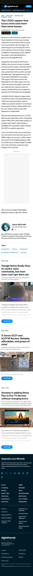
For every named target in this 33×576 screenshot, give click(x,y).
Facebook (2, 473)
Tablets (21, 485)
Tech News (24, 252)
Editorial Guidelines (6, 518)
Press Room (22, 553)
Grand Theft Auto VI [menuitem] (6, 10)
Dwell (22, 142)
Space (20, 490)
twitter (15, 229)
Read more (7, 321)
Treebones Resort (20, 140)
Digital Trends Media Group (9, 566)
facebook (12, 229)
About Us (3, 508)
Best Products (22, 496)
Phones (3, 485)
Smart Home (4, 496)
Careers (3, 550)
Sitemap (21, 557)
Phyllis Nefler (22, 210)
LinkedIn (27, 473)
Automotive (4, 502)
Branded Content (23, 513)
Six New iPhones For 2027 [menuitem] (19, 10)
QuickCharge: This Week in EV (9, 252)
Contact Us (4, 511)
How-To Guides (23, 499)
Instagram (6, 473)
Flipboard (2, 477)
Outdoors (14, 249)
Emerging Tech (5, 249)
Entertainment (5, 499)
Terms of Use (4, 560)
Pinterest (23, 473)
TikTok (19, 473)
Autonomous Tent (18, 52)
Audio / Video (5, 493)
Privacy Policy (22, 550)
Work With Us (5, 553)
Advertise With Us (6, 515)
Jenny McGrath (6, 30)
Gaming (3, 490)
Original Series (23, 502)
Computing (4, 488)
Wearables (22, 488)
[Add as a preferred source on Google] (6, 32)
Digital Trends (9, 8)
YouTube (15, 473)
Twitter (10, 473)
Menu (2, 6)
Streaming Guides (24, 493)
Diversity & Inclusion (6, 557)
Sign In (28, 6)
